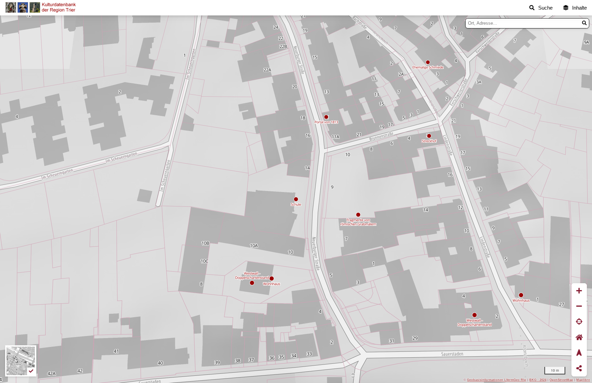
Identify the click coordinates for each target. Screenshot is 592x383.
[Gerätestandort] (579, 322)
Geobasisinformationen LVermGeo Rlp (496, 380)
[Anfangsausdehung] (579, 337)
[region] (296, 199)
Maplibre (583, 380)
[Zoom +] (579, 291)
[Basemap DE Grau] (20, 360)
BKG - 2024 (537, 380)
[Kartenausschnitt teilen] (579, 368)
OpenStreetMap (561, 380)
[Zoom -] (579, 306)
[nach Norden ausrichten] (579, 353)
